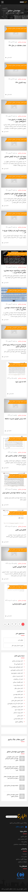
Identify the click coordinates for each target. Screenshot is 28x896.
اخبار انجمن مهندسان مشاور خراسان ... (17, 29)
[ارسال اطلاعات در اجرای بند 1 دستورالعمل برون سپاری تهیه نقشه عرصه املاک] (14, 106)
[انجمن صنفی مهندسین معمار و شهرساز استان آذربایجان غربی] (21, 768)
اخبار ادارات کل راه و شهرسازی (15, 703)
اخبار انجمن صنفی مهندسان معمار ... (17, 253)
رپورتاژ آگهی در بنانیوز (21, 859)
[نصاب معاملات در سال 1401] (15, 32)
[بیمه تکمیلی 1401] (15, 69)
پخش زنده (24, 842)
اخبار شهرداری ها (18, 664)
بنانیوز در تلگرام (20, 827)
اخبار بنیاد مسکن (18, 697)
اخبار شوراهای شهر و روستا (16, 667)
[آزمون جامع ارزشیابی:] (15, 591)
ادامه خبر (9, 57)
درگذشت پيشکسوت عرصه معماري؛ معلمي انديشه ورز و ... (15, 271)
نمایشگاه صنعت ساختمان (20, 844)
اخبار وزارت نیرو (19, 710)
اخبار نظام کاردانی (18, 719)
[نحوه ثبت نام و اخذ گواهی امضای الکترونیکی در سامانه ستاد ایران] (14, 143)
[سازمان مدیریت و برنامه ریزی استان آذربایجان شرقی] (14, 332)
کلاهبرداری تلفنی (20, 530)
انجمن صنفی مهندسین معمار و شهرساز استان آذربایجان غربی (11, 768)
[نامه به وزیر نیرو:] (16, 369)
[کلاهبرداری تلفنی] (14, 517)
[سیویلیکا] (20, 876)
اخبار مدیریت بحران (18, 676)
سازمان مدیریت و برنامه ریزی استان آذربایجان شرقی (14, 345)
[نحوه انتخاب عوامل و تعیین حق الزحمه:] (14, 443)
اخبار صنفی (20, 716)
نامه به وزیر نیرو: (20, 381)
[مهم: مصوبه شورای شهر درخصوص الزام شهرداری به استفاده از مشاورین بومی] (14, 180)
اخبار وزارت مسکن (18, 713)
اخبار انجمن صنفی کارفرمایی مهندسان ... (16, 328)
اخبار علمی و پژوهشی (17, 707)
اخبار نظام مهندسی (18, 694)
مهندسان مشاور (22, 42)
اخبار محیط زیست (18, 685)
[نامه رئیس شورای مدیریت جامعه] (15, 406)
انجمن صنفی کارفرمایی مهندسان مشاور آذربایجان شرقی (11, 758)
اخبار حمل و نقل (19, 688)
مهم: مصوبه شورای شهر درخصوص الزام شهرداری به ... (15, 194)
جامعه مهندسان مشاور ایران (11, 785)
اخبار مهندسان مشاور (17, 661)
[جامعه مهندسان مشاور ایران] (21, 787)
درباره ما (25, 854)
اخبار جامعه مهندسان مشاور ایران (17, 365)
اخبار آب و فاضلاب (18, 679)
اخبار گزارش (20, 691)
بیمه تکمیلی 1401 (21, 82)
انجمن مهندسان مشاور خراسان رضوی (12, 795)
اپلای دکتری (24, 836)
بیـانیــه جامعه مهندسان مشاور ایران (14, 493)
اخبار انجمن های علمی (17, 700)
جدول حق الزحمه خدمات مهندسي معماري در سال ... (15, 308)
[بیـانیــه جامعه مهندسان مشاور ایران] (14, 480)
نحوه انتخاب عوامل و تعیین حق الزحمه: (16, 457)
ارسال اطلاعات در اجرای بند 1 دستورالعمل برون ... (17, 120)
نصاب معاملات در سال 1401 (17, 45)
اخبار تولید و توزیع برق (17, 673)
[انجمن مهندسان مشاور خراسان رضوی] (21, 796)
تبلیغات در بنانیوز (22, 862)
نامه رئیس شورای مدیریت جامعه (15, 418)
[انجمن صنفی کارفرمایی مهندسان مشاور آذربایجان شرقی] (21, 758)
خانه (22, 13)
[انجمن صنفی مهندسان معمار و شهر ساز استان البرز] (21, 778)
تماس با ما (24, 856)
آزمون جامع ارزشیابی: (19, 604)
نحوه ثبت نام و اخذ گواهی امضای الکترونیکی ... (15, 157)
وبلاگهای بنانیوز (19, 722)
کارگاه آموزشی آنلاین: (19, 567)
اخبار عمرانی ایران (22, 839)
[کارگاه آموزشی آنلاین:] (14, 554)
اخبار (17, 13)
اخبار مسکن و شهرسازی (17, 670)
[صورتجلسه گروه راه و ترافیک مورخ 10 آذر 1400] (14, 217)
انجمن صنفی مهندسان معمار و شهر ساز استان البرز (11, 777)
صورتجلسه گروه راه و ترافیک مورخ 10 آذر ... (14, 231)
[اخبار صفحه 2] (5, 624)
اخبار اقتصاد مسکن (18, 682)
